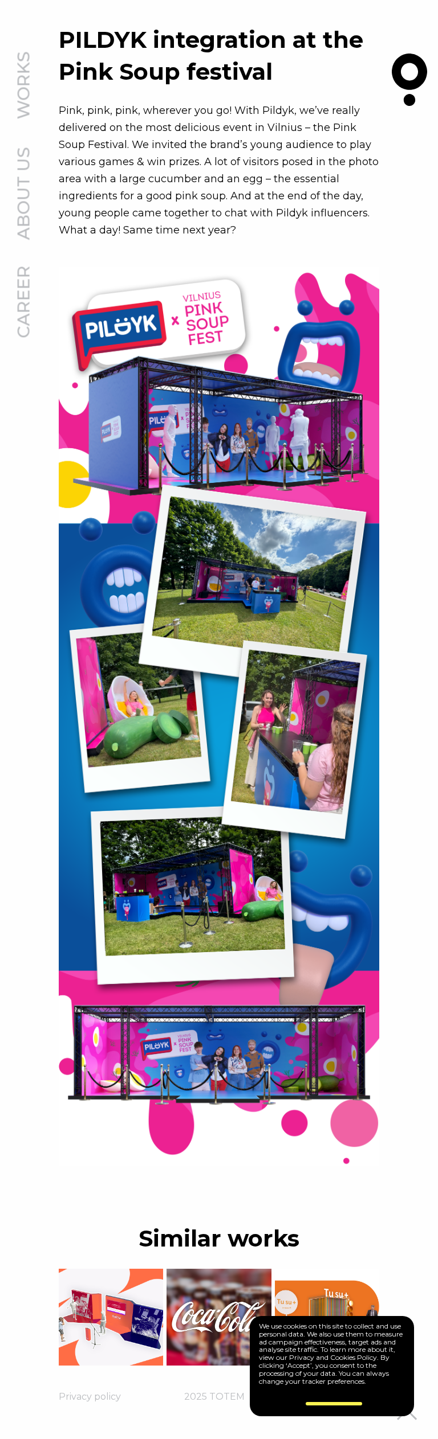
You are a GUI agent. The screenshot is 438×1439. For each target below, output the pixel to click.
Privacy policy (90, 1396)
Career (24, 302)
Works (24, 86)
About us (24, 193)
